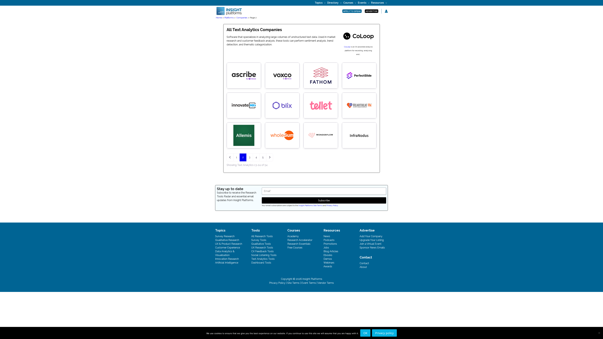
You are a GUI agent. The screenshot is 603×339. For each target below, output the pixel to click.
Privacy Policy (332, 205)
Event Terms (308, 282)
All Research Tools (262, 236)
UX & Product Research (228, 243)
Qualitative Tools (261, 243)
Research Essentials (298, 243)
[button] (324, 2)
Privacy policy (384, 333)
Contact (364, 263)
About (363, 267)
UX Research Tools (262, 247)
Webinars (328, 262)
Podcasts (328, 240)
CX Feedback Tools (262, 251)
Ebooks (327, 255)
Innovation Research (227, 258)
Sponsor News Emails (372, 247)
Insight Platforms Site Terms (310, 205)
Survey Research (225, 236)
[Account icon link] (386, 11)
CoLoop (347, 47)
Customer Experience (227, 247)
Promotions (330, 243)
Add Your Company (371, 236)
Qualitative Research (227, 240)
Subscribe (324, 200)
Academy (293, 236)
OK (365, 333)
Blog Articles (330, 251)
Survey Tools (258, 240)
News (326, 236)
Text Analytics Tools (263, 258)
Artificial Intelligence (226, 262)
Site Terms (293, 282)
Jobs (326, 247)
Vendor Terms (326, 282)
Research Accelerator (299, 240)
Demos (327, 258)
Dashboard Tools (261, 262)
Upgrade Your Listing (372, 240)
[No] (599, 332)
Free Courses (294, 247)
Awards (327, 266)
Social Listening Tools (264, 255)
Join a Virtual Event (370, 243)
